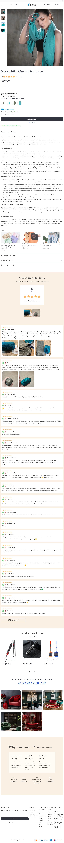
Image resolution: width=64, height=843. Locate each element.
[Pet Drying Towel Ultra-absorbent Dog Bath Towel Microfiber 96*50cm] (32, 237)
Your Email (5, 814)
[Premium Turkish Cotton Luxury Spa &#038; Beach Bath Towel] (53, 237)
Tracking (41, 826)
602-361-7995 (33, 810)
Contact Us (50, 816)
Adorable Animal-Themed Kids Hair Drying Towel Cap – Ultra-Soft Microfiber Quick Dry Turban (9, 245)
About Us (50, 814)
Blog (40, 822)
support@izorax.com (35, 812)
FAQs (40, 824)
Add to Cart (32, 119)
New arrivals (48, 4)
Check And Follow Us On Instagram (32, 680)
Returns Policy (42, 816)
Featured (56, 4)
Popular (17, 4)
